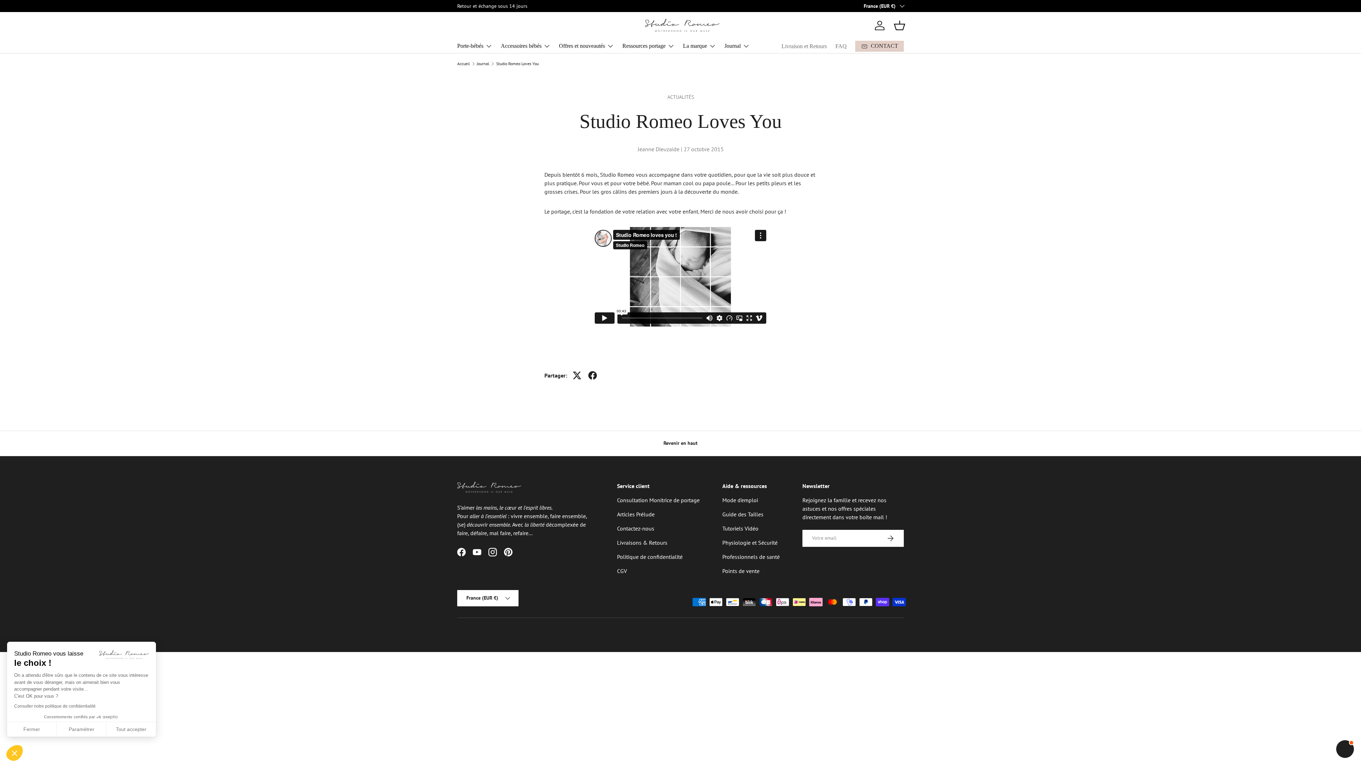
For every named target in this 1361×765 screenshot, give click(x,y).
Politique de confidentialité (650, 556)
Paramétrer (81, 729)
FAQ (841, 46)
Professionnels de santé (751, 556)
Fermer (31, 729)
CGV (622, 570)
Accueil (463, 64)
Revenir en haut (680, 443)
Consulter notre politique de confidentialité (55, 706)
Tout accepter (131, 729)
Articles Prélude (636, 514)
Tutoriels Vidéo (740, 528)
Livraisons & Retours (642, 542)
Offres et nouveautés (582, 46)
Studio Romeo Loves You (517, 64)
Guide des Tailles (742, 514)
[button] (899, 25)
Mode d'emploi (740, 500)
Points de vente (741, 570)
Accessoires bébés (521, 46)
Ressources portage (644, 46)
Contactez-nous (635, 528)
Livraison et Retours (804, 46)
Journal (732, 46)
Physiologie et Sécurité (750, 542)
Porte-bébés (470, 46)
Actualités (680, 97)
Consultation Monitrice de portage (658, 500)
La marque (695, 46)
